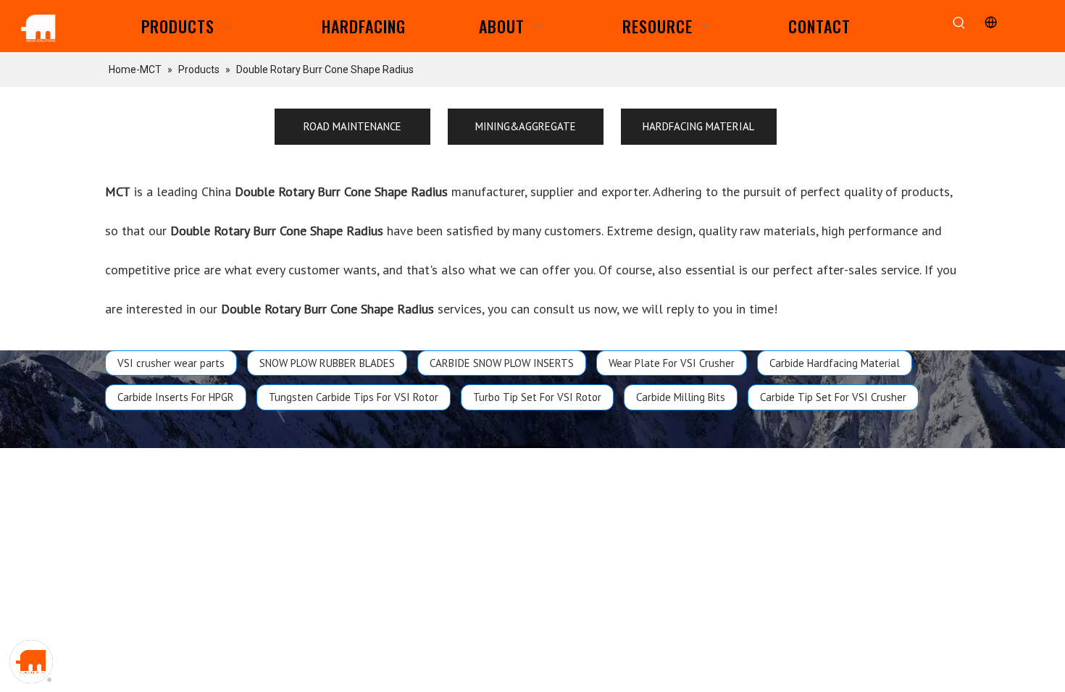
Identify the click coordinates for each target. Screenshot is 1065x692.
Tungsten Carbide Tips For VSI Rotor (353, 397)
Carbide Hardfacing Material (834, 363)
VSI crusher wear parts (171, 363)
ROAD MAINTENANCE (352, 126)
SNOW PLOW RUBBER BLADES (327, 363)
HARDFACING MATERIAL (698, 126)
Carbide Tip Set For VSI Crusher (833, 397)
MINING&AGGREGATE (525, 126)
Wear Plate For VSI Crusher (672, 363)
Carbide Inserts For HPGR (175, 397)
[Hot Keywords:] (960, 23)
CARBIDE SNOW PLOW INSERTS (502, 363)
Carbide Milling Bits (680, 397)
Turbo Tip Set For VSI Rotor (537, 397)
